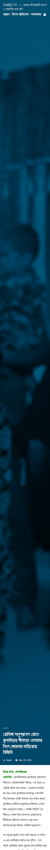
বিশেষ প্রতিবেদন (20, 14)
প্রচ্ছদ (6, 14)
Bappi (9, 760)
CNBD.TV (10, 5)
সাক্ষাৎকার (36, 14)
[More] (44, 14)
